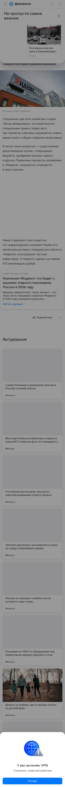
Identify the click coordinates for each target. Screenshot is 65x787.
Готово (32, 781)
